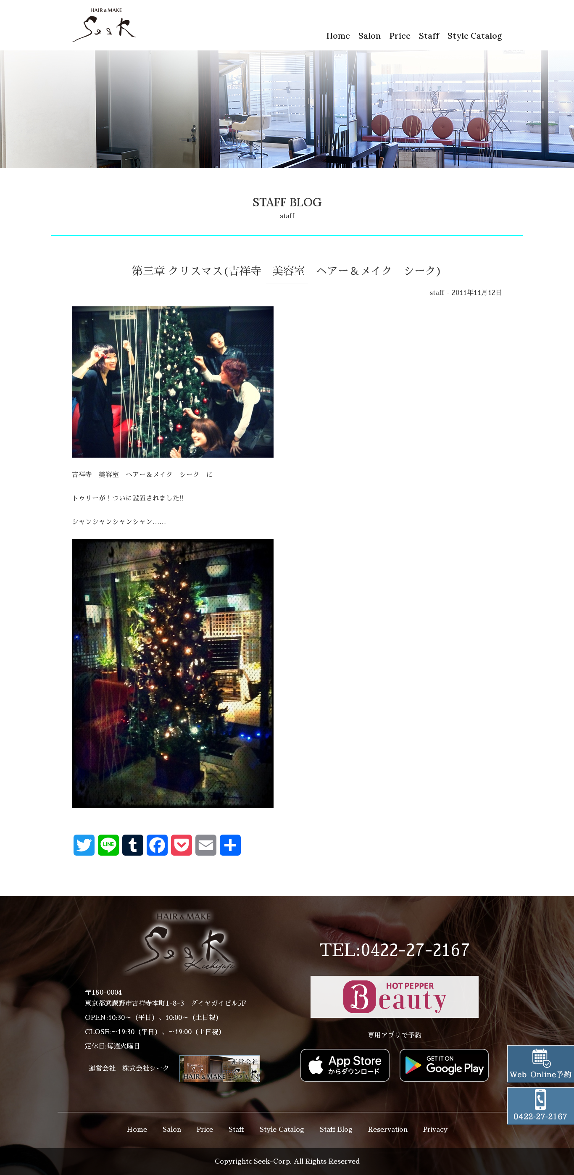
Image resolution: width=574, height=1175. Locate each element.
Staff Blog (336, 1129)
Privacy (435, 1129)
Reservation (388, 1129)
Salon (369, 35)
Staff (429, 35)
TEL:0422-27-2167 (394, 950)
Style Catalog (475, 35)
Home (338, 35)
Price (400, 35)
